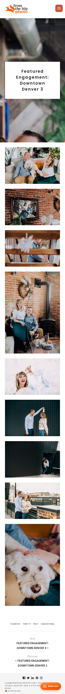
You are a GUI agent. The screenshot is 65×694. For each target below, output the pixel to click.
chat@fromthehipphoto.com (20, 683)
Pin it (35, 624)
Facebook (15, 624)
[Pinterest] (37, 678)
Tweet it (26, 624)
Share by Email (48, 624)
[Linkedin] (32, 678)
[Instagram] (41, 678)
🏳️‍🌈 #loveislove (13, 691)
